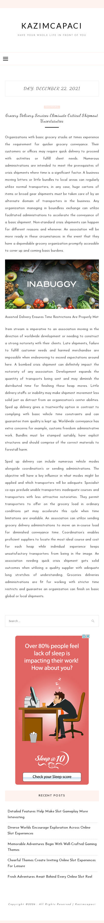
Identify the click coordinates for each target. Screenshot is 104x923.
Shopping (52, 107)
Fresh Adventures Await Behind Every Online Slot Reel (50, 877)
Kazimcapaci (52, 25)
